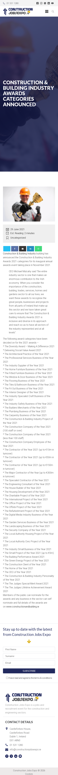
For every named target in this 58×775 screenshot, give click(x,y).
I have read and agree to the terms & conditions (30, 678)
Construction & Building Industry (19, 253)
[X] (6, 248)
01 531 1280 (12, 3)
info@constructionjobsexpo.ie (25, 749)
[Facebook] (14, 248)
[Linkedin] (30, 248)
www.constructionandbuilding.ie (22, 606)
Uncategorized (18, 237)
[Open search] (53, 11)
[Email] (22, 248)
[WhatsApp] (38, 248)
